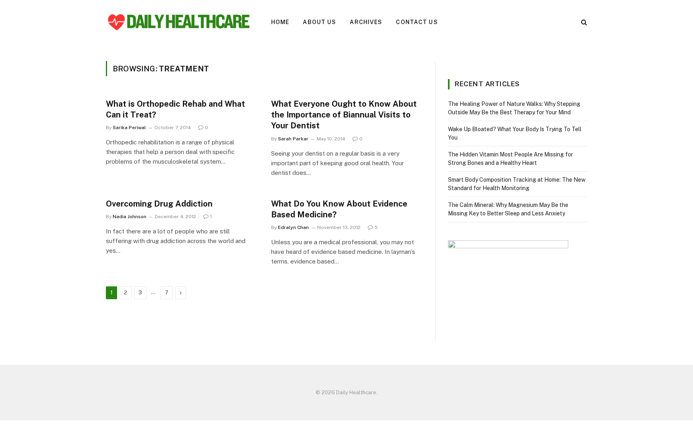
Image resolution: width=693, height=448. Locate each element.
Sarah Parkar (293, 139)
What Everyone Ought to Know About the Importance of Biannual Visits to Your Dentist (344, 114)
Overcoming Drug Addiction (159, 204)
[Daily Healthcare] (178, 22)
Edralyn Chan (293, 227)
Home (280, 22)
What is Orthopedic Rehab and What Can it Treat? (175, 109)
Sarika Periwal (129, 127)
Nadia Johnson (129, 216)
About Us (319, 22)
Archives (366, 22)
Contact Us (417, 22)
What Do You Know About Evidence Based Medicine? (339, 209)
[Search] (583, 22)
